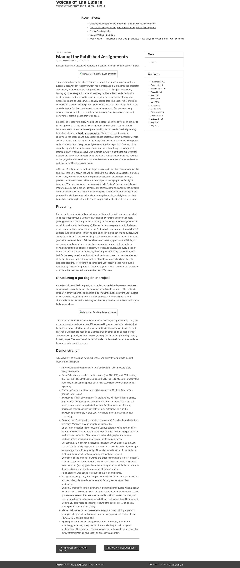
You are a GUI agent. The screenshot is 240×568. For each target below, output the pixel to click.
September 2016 (158, 88)
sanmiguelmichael (65, 60)
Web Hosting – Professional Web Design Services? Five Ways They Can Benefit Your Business (137, 39)
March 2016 (156, 109)
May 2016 (155, 102)
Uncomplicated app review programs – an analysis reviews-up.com (123, 24)
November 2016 (158, 82)
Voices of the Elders (79, 564)
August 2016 (156, 92)
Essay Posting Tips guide (102, 35)
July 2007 (155, 126)
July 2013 (155, 122)
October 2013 (157, 119)
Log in (153, 62)
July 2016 (155, 95)
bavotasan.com (177, 564)
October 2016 (157, 85)
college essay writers (89, 133)
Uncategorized (63, 52)
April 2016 (155, 105)
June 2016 (155, 98)
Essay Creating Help (100, 31)
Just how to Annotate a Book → (121, 548)
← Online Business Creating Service (72, 549)
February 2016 (157, 112)
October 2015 (157, 115)
